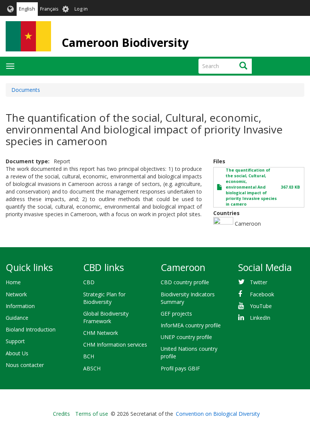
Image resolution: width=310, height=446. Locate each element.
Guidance (17, 317)
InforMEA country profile (191, 325)
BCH (88, 356)
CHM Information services (115, 344)
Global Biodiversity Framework (106, 317)
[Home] (28, 36)
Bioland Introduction (31, 329)
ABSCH (92, 368)
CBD (89, 282)
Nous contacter (25, 365)
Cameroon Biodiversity (125, 42)
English (27, 9)
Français (49, 9)
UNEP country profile (186, 337)
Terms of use (91, 413)
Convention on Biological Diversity (218, 413)
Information (20, 306)
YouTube (261, 306)
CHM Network (100, 332)
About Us (17, 353)
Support (15, 341)
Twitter (258, 282)
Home (13, 282)
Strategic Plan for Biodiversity (104, 298)
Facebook (262, 294)
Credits (61, 413)
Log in (81, 9)
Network (16, 294)
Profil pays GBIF (180, 368)
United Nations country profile (189, 352)
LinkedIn (260, 317)
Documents (25, 89)
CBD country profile (185, 282)
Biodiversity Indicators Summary (188, 298)
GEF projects (176, 313)
